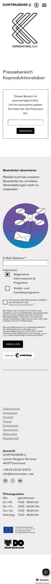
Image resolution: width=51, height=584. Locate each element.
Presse (7, 421)
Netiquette (10, 434)
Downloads (10, 425)
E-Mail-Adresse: (14, 258)
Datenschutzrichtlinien (20, 304)
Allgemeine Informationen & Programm (24, 278)
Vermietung (10, 429)
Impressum (10, 413)
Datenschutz (11, 408)
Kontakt (8, 417)
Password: (25, 123)
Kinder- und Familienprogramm (26, 290)
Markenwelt (11, 438)
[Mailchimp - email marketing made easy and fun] (18, 355)
